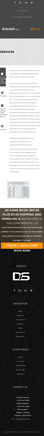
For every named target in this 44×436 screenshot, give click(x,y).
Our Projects (20, 320)
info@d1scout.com (23, 419)
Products (20, 324)
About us (20, 315)
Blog (20, 328)
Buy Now (20, 374)
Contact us (20, 336)
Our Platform (20, 365)
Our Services (20, 332)
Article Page (20, 370)
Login (20, 357)
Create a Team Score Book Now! (22, 246)
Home (20, 311)
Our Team (20, 361)
